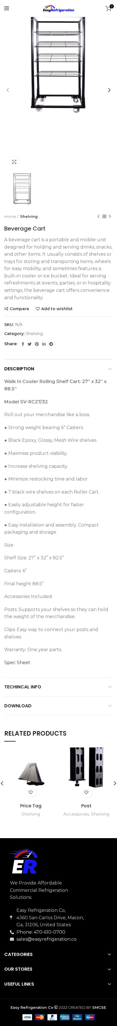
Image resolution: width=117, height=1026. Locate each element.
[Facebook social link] (23, 344)
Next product (110, 216)
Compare (19, 309)
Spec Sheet (17, 662)
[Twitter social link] (29, 344)
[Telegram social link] (51, 344)
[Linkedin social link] (44, 344)
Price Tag (30, 806)
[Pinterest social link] (37, 344)
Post (86, 806)
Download (18, 706)
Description (19, 369)
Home (10, 216)
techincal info (22, 687)
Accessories (76, 814)
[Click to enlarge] (14, 162)
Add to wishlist (57, 309)
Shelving (29, 216)
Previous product (98, 216)
